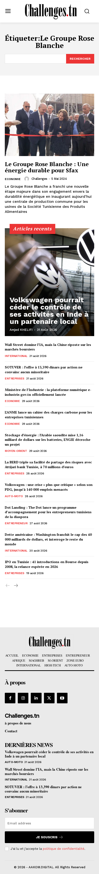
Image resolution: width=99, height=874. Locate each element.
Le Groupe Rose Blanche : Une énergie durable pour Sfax (47, 167)
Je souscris (46, 837)
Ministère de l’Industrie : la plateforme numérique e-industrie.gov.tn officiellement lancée (48, 392)
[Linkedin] (36, 698)
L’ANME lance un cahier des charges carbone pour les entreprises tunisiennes (48, 414)
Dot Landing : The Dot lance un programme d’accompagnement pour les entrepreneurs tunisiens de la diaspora (48, 512)
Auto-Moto (14, 496)
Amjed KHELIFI (21, 330)
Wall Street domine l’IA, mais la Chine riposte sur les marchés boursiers (46, 771)
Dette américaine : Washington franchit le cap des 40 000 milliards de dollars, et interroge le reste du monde (48, 539)
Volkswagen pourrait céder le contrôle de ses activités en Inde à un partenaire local (49, 311)
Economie (13, 179)
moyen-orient (16, 451)
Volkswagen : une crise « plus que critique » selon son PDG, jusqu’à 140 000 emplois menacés (49, 487)
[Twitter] (49, 698)
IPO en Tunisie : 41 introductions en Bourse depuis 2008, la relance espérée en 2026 (46, 564)
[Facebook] (10, 698)
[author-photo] (27, 178)
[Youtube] (62, 698)
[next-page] (15, 586)
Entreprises (14, 378)
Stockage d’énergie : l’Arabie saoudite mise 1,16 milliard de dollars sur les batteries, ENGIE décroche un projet (47, 440)
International (16, 356)
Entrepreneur (16, 523)
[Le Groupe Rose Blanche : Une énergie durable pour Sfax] (49, 125)
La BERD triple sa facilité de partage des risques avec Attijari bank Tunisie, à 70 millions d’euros (48, 464)
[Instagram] (23, 698)
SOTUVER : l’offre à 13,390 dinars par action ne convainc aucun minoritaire (43, 369)
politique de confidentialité (63, 849)
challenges (39, 179)
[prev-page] (8, 586)
